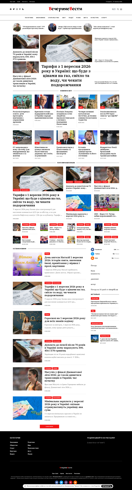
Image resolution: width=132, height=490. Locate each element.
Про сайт (55, 473)
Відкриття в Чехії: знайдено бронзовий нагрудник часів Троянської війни (108, 151)
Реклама (77, 473)
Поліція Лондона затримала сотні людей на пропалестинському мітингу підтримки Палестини (65, 118)
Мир (93, 311)
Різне (47, 253)
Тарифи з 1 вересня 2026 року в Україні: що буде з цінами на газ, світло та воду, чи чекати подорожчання (66, 75)
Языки (30, 454)
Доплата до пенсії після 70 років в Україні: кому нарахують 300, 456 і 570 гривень (25, 55)
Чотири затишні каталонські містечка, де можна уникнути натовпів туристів (87, 116)
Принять (106, 486)
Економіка (25, 190)
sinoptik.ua (113, 290)
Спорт (105, 182)
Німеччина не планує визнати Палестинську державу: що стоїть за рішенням (43, 151)
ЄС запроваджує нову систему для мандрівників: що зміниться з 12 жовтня (21, 151)
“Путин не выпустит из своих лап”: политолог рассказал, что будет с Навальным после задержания (104, 315)
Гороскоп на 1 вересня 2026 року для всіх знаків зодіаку (65, 320)
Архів (62, 473)
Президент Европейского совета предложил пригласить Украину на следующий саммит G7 (104, 303)
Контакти (69, 473)
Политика (95, 298)
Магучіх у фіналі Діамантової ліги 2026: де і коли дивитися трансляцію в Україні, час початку (25, 81)
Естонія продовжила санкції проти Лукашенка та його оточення (87, 151)
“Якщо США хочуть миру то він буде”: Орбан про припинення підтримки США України (69, 28)
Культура (13, 451)
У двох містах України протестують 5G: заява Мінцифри (109, 340)
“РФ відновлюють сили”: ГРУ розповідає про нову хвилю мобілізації (33, 28)
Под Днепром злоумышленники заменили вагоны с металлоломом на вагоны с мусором (104, 328)
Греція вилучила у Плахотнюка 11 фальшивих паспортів (65, 150)
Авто (29, 451)
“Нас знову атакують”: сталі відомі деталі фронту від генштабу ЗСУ (104, 28)
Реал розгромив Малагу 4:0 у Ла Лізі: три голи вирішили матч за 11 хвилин (106, 82)
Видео (12, 454)
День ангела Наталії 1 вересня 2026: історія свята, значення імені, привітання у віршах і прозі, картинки (64, 262)
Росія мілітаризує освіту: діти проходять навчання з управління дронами (21, 117)
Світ (15, 107)
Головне (16, 190)
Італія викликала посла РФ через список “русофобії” (109, 114)
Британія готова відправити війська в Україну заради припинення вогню (44, 115)
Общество (14, 445)
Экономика (14, 442)
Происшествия (97, 323)
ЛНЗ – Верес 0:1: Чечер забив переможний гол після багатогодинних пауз (107, 61)
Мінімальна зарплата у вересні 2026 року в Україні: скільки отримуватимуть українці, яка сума (107, 40)
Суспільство (105, 336)
